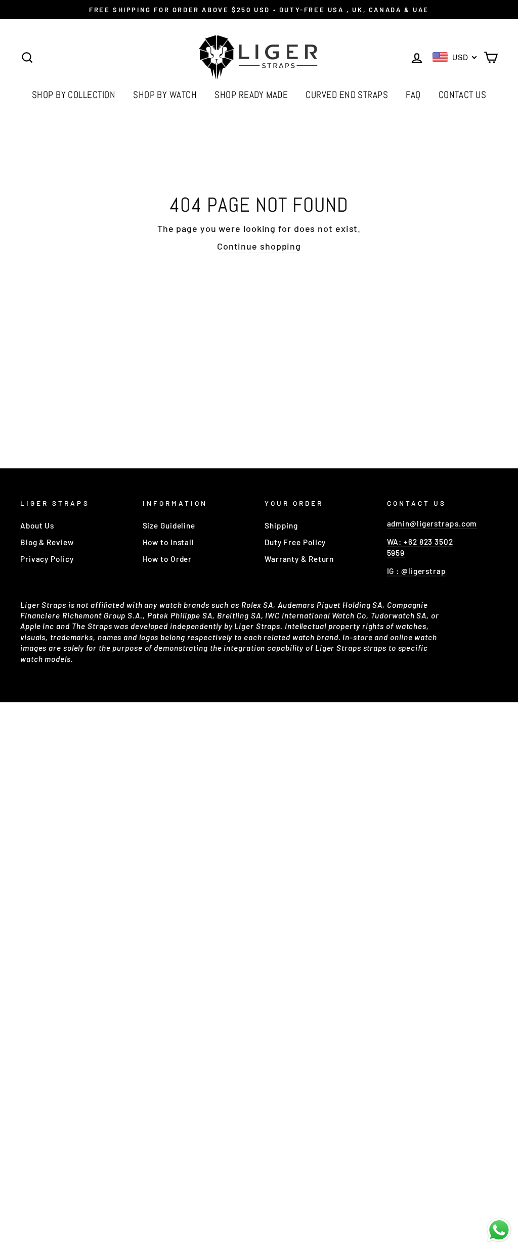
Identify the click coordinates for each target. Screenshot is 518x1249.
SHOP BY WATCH (165, 94)
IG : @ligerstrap (416, 570)
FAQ (413, 94)
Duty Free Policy (295, 542)
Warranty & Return (299, 558)
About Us (37, 525)
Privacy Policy (47, 558)
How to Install (169, 542)
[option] (259, 9)
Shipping (281, 525)
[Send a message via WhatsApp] (499, 1230)
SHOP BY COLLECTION (74, 94)
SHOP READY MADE (251, 94)
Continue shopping (259, 246)
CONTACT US (463, 94)
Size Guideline (169, 525)
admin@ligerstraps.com (432, 523)
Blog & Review (47, 542)
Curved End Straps (347, 94)
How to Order (167, 558)
